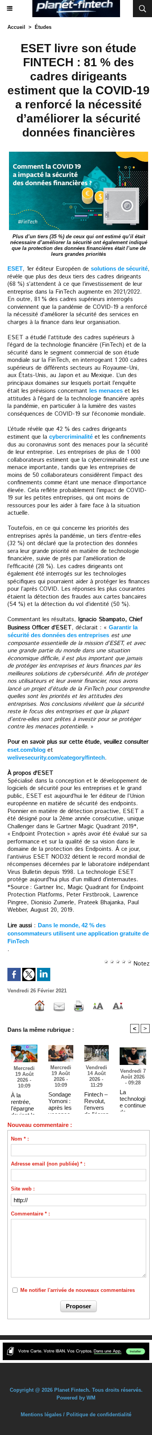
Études (43, 27)
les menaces (106, 390)
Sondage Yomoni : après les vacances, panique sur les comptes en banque (60, 1101)
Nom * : (20, 1139)
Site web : (23, 1189)
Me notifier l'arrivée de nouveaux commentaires (77, 1290)
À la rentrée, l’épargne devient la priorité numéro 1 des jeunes (23, 1101)
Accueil (16, 27)
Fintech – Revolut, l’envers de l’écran (96, 1101)
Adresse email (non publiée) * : (48, 1164)
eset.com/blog (26, 749)
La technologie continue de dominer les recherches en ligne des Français (133, 1098)
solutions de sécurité (119, 268)
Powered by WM (76, 1398)
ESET (15, 268)
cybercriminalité (71, 436)
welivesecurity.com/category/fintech (56, 757)
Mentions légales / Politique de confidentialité (76, 1414)
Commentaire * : (30, 1214)
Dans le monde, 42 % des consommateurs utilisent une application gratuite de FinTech (78, 933)
